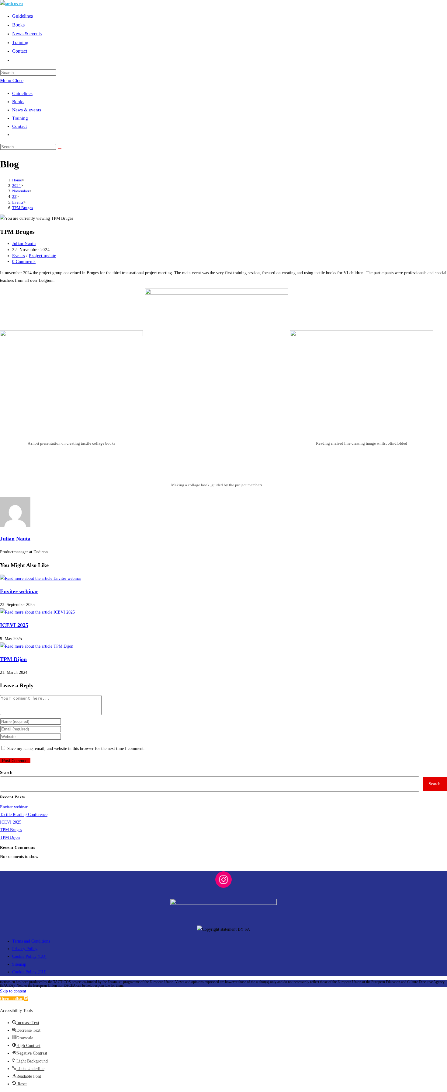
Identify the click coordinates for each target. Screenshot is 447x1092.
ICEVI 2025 (14, 625)
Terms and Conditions (31, 941)
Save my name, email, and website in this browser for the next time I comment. (76, 748)
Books (18, 101)
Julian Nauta (24, 243)
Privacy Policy (24, 949)
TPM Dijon (13, 659)
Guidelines (22, 93)
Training (20, 118)
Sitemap (19, 964)
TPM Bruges (22, 207)
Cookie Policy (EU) (29, 956)
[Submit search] (59, 148)
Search (6, 772)
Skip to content (13, 991)
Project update (42, 256)
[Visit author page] (15, 525)
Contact (19, 126)
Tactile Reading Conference (23, 814)
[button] (14, 998)
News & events (26, 109)
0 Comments (24, 261)
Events (18, 256)
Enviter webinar (19, 591)
